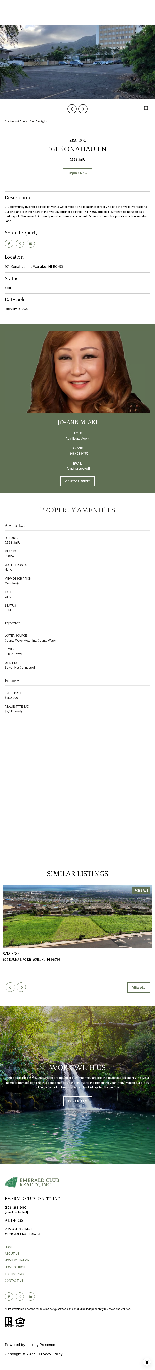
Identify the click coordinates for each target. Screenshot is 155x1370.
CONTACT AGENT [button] (77, 481)
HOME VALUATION (17, 1260)
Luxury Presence (41, 1345)
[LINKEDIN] (31, 1296)
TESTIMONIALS (15, 1274)
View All (138, 987)
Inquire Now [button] (77, 173)
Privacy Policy (51, 1354)
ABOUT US (12, 1253)
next (83, 108)
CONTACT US (14, 1280)
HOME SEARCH (15, 1267)
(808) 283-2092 (15, 1207)
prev (72, 108)
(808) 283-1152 (78, 453)
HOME (9, 1247)
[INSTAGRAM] (20, 1296)
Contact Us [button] (77, 1101)
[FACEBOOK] (9, 1296)
